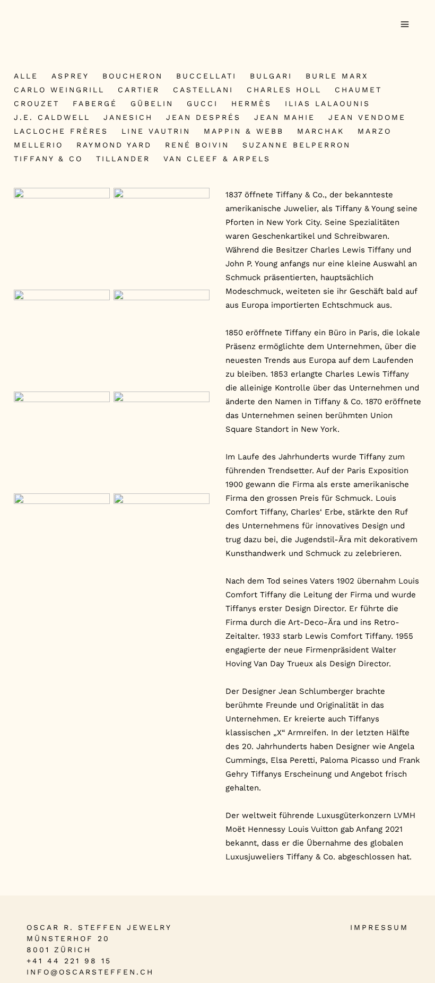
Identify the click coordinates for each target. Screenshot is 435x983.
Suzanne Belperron (296, 145)
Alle (26, 76)
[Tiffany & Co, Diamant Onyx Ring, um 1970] (62, 338)
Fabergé (95, 103)
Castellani (203, 89)
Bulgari (271, 76)
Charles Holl (284, 89)
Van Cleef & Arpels (217, 158)
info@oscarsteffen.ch (90, 972)
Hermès (251, 103)
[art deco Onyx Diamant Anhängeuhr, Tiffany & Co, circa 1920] (162, 440)
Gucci (202, 103)
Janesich (128, 117)
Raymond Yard (114, 145)
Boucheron (132, 76)
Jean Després (203, 117)
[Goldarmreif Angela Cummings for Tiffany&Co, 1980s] (162, 544)
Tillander (123, 158)
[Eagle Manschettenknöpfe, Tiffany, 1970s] (162, 236)
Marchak (320, 131)
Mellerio (38, 145)
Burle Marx (337, 76)
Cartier (139, 89)
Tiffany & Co (48, 158)
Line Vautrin (155, 131)
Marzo (375, 131)
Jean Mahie (284, 117)
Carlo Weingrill (59, 89)
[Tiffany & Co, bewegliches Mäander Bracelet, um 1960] (62, 236)
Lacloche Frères (61, 131)
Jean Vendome (367, 117)
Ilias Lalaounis (327, 103)
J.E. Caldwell (52, 117)
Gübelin (151, 103)
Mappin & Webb (244, 131)
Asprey (70, 76)
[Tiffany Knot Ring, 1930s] (62, 440)
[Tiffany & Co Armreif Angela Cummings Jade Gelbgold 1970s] (62, 541)
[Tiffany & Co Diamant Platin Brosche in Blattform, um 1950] (162, 338)
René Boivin (197, 145)
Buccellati (206, 76)
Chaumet (358, 89)
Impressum (379, 927)
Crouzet (36, 103)
